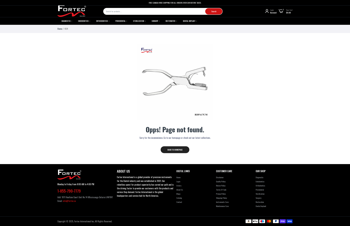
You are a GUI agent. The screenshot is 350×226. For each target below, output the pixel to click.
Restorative (171, 21)
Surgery (258, 197)
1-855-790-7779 (69, 191)
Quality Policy (220, 181)
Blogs (178, 193)
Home (59, 28)
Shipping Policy (221, 197)
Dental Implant (189, 21)
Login (178, 181)
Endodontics (83, 21)
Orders (178, 185)
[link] (344, 206)
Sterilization (139, 21)
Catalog (179, 197)
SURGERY (155, 21)
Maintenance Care (222, 206)
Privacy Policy (221, 193)
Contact (179, 202)
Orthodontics (102, 21)
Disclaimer (220, 177)
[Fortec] (71, 11)
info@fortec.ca (69, 201)
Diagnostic (66, 21)
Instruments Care (222, 202)
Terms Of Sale (221, 189)
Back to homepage (175, 149)
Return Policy (220, 185)
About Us (179, 189)
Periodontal (120, 21)
